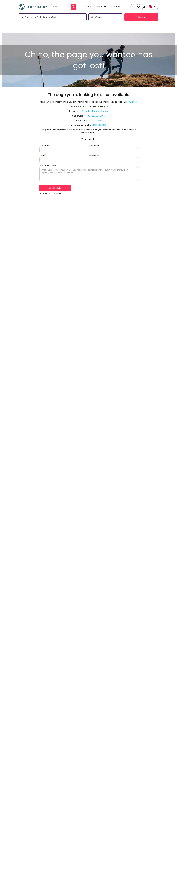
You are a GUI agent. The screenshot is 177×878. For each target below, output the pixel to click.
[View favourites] (138, 6)
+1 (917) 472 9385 (94, 120)
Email (42, 155)
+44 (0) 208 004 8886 (94, 115)
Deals (88, 6)
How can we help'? (48, 165)
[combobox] (61, 7)
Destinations (100, 6)
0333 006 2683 (99, 125)
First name (45, 145)
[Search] (73, 7)
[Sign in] (144, 6)
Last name (94, 145)
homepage (131, 101)
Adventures (114, 6)
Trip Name (94, 155)
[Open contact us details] (132, 6)
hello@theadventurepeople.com (92, 111)
